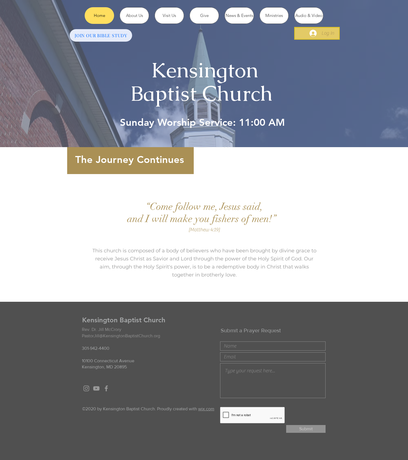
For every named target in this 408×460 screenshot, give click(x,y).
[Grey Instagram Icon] (86, 388)
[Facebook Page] (106, 388)
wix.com (206, 408)
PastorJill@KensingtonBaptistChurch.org (121, 335)
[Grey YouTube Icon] (96, 388)
